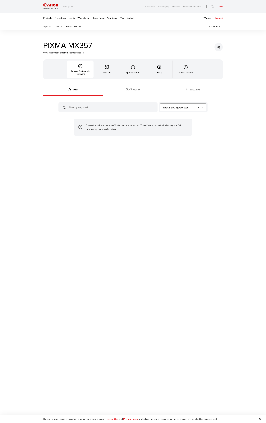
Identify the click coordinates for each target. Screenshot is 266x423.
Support (219, 17)
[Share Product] (218, 47)
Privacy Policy (130, 418)
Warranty (208, 17)
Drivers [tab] (73, 89)
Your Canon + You (115, 17)
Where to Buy (83, 17)
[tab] (80, 69)
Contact (130, 17)
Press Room (98, 17)
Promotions (60, 17)
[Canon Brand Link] (50, 6)
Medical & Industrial (192, 6)
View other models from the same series (62, 52)
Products (47, 17)
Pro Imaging (164, 6)
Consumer (150, 6)
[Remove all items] (199, 107)
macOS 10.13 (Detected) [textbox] (176, 107)
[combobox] (183, 107)
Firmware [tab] (193, 89)
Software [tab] (133, 89)
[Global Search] (212, 6)
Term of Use (111, 418)
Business (176, 6)
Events (71, 17)
